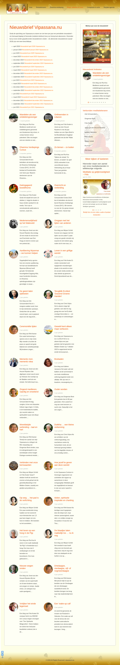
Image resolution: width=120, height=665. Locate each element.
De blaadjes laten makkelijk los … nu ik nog (64, 533)
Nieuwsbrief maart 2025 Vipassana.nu (34, 56)
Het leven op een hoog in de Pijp (27, 531)
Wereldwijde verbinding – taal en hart (28, 427)
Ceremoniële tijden (28, 326)
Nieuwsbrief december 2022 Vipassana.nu (38, 87)
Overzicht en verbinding (60, 186)
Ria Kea (87, 146)
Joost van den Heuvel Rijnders (95, 127)
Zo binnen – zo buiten (64, 147)
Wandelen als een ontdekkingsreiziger (28, 115)
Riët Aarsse (88, 150)
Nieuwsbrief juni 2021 (32, 107)
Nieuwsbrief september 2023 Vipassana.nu (38, 77)
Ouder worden (60, 389)
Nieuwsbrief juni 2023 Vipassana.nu (32, 80)
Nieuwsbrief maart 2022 (34, 97)
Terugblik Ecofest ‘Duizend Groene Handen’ (62, 293)
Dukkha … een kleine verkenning (64, 425)
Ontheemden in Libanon (61, 115)
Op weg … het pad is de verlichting (29, 499)
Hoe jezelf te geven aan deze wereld (63, 463)
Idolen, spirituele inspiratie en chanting (64, 499)
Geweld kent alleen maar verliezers (63, 327)
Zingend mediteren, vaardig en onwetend (29, 390)
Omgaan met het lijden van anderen (62, 221)
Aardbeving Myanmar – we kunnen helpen (29, 251)
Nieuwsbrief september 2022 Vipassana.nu (38, 90)
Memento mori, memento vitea (26, 360)
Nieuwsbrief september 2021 (38, 104)
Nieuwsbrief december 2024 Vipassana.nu (38, 60)
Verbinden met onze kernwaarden (29, 463)
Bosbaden (59, 359)
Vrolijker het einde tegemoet (28, 604)
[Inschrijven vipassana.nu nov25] (97, 46)
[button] (33, 7)
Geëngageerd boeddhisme (26, 186)
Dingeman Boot (90, 118)
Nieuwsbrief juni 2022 (32, 93)
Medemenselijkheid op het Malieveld (28, 221)
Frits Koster (88, 123)
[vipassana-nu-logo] (17, 8)
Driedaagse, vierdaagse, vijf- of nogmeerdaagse (62, 568)
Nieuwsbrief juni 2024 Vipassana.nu (32, 66)
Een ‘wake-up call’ (62, 603)
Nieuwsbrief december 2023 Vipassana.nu (38, 73)
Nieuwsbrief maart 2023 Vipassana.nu (34, 83)
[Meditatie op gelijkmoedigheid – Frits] (97, 187)
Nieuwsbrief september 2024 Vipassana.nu (38, 63)
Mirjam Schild (89, 141)
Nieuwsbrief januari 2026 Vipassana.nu (35, 50)
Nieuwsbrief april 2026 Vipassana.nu (32, 46)
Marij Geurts (89, 137)
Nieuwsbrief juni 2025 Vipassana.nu (32, 53)
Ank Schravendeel (91, 114)
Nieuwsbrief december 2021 (38, 100)
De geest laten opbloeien (26, 292)
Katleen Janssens (91, 132)
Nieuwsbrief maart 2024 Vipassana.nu (34, 70)
